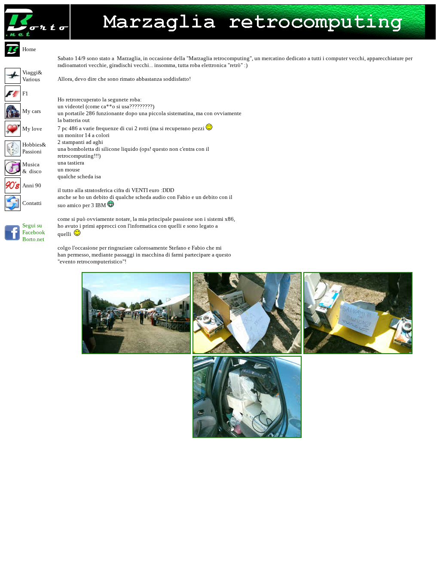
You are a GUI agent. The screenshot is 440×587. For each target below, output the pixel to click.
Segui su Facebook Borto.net (33, 232)
